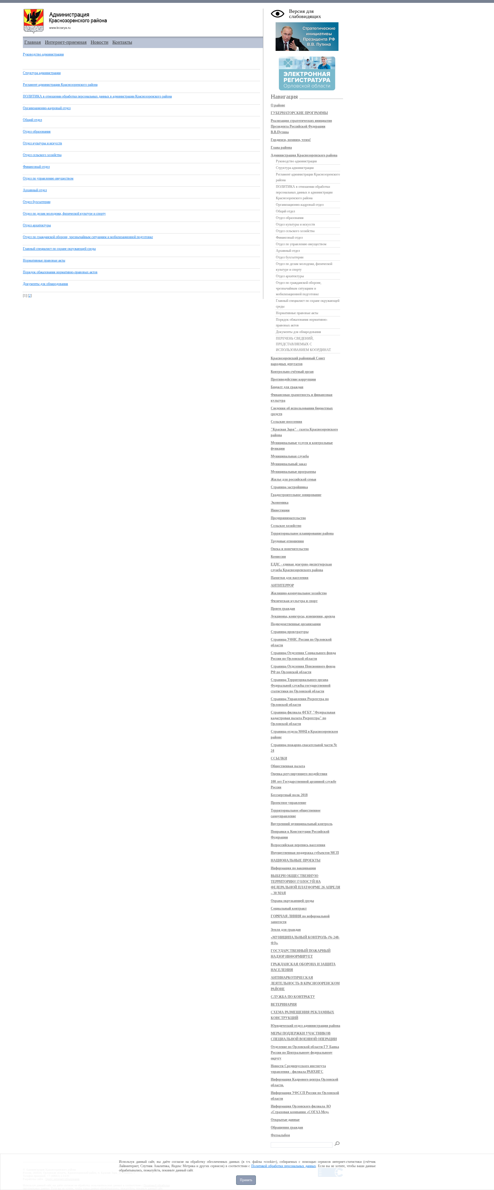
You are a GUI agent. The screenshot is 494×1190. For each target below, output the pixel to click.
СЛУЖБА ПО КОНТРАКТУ (293, 997)
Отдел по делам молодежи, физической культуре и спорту (64, 214)
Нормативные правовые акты (44, 260)
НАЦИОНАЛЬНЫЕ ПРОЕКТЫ (295, 860)
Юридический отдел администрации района (305, 1026)
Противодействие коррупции (293, 379)
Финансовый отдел (36, 167)
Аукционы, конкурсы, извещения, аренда (303, 616)
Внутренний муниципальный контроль (301, 824)
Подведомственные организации (296, 624)
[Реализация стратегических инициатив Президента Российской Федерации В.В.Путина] (307, 50)
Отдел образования (37, 131)
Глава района (281, 147)
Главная (32, 42)
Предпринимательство (288, 518)
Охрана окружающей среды (292, 901)
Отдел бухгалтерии (36, 202)
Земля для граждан (286, 930)
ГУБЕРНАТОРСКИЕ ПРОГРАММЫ (299, 113)
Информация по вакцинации (293, 868)
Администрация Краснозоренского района (304, 155)
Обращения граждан (287, 1127)
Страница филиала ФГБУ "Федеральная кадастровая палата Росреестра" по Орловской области (303, 718)
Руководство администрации (43, 54)
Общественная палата (288, 766)
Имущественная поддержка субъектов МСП (305, 853)
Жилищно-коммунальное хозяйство (299, 593)
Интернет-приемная (66, 42)
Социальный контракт (289, 908)
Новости (99, 42)
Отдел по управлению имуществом (48, 178)
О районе (278, 105)
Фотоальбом (280, 1135)
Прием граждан (283, 609)
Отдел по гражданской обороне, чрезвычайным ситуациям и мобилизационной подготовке (88, 237)
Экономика (279, 503)
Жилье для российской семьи (293, 479)
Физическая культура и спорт (294, 601)
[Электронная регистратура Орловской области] (307, 89)
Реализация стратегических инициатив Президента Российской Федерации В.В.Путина (301, 126)
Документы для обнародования (45, 284)
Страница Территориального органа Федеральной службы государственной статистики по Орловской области (300, 685)
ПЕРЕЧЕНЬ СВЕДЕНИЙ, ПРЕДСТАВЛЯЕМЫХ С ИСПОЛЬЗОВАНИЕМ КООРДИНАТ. (303, 344)
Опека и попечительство (290, 549)
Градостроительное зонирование (296, 495)
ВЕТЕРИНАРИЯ (284, 1004)
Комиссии (278, 557)
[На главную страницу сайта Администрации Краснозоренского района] (143, 21)
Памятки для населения (289, 578)
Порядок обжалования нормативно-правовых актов (60, 272)
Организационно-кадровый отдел (47, 108)
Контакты (122, 42)
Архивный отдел (35, 190)
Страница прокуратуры (289, 632)
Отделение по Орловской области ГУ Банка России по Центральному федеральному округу (305, 1052)
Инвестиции (280, 510)
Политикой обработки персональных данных (283, 1166)
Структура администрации (42, 73)
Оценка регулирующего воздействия (299, 774)
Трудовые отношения (287, 541)
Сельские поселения (286, 422)
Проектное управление (288, 803)
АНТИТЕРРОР (282, 585)
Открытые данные (285, 1120)
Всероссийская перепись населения (298, 845)
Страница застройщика (289, 487)
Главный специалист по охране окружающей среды (59, 249)
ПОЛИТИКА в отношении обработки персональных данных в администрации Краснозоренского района (97, 96)
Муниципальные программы (293, 472)
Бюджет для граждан (287, 387)
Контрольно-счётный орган (292, 372)
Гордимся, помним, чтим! (291, 140)
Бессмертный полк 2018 (289, 795)
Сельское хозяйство (286, 526)
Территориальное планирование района (302, 533)
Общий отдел (32, 120)
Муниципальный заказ (289, 464)
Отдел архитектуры (37, 225)
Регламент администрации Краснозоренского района (60, 85)
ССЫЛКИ (279, 758)
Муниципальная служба (290, 456)
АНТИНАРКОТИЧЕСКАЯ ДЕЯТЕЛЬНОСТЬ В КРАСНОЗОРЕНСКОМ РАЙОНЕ (305, 983)
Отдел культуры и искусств (42, 143)
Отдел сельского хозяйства (42, 155)
